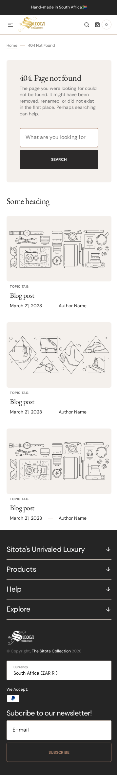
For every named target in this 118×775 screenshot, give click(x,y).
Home (12, 45)
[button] (10, 25)
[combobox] (56, 137)
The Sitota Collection (51, 651)
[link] (57, 248)
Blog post (22, 295)
